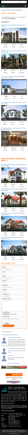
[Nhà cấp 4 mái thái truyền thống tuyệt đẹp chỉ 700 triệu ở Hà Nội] (14, 199)
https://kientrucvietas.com (14, 424)
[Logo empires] (14, 6)
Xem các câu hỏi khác (14, 363)
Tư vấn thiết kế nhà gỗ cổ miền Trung (16, 348)
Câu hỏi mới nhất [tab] (6, 331)
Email (4, 276)
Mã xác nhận (6, 316)
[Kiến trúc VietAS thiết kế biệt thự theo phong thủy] (14, 367)
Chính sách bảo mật (11, 431)
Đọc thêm (12, 401)
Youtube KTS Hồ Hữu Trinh (14, 426)
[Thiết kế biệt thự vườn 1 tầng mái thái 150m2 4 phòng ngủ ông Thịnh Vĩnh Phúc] (14, 223)
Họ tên (4, 267)
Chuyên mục (6, 294)
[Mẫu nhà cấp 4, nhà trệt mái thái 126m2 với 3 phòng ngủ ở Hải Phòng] (14, 248)
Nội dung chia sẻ (7, 298)
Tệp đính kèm (6, 312)
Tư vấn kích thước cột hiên (14, 337)
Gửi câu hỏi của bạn (8, 325)
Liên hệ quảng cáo (21, 431)
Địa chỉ (4, 280)
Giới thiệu (11, 430)
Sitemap (3, 431)
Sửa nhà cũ (10, 355)
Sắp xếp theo (5, 21)
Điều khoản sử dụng (20, 430)
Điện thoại (5, 285)
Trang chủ (5, 430)
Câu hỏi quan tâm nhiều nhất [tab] (9, 334)
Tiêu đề (5, 289)
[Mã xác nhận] (7, 323)
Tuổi (4, 271)
